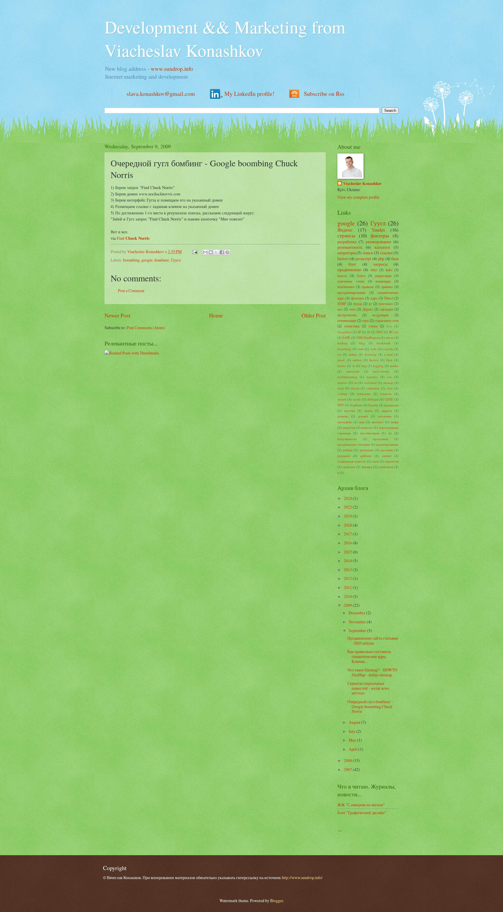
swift (340, 388)
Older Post (314, 315)
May (353, 740)
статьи (373, 326)
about (390, 337)
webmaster (364, 393)
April (353, 749)
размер (348, 450)
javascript (363, 258)
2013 (348, 569)
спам (375, 461)
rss (355, 382)
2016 (348, 543)
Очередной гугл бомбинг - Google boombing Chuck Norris (370, 706)
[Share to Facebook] (222, 252)
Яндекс (345, 230)
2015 (348, 552)
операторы (346, 252)
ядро (374, 298)
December (357, 612)
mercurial (352, 371)
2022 (348, 507)
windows (386, 393)
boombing (131, 260)
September (358, 630)
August (355, 722)
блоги (361, 275)
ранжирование (378, 241)
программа (380, 439)
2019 (348, 516)
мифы (394, 422)
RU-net (393, 332)
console (388, 349)
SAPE (346, 337)
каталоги (382, 247)
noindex (372, 377)
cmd (361, 349)
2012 (348, 578)
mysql (357, 303)
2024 (348, 498)
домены (342, 416)
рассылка (386, 450)
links (389, 269)
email (341, 360)
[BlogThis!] (211, 252)
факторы (380, 235)
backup (342, 343)
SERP (341, 303)
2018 (348, 525)
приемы (387, 286)
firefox (373, 360)
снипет (387, 456)
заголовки (385, 416)
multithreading (347, 377)
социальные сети (386, 320)
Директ (367, 309)
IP (359, 332)
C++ (389, 326)
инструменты (347, 315)
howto (341, 366)
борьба (373, 405)
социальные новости (351, 461)
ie (354, 366)
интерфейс (344, 422)
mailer (394, 366)
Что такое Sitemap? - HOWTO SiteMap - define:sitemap (372, 672)
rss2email (370, 382)
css (339, 354)
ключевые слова (350, 281)
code (373, 349)
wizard (341, 399)
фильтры (357, 298)
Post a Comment (131, 290)
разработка (346, 241)
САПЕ (389, 399)
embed (357, 360)
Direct (388, 298)
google (147, 260)
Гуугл (176, 260)
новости (367, 427)
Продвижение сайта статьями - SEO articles (372, 640)
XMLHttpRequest (368, 337)
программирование (351, 292)
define (353, 354)
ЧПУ (340, 405)
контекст (378, 422)
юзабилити (385, 467)
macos (342, 275)
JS (368, 332)
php (381, 258)
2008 (348, 760)
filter (374, 269)
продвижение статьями (353, 444)
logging (378, 366)
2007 (348, 769)
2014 (348, 560)
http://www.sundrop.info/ (302, 877)
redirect (342, 382)
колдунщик (380, 315)
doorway (371, 354)
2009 (348, 605)
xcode (357, 399)
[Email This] (205, 252)
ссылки (386, 252)
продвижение (349, 269)
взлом (368, 410)
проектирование (387, 444)
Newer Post (117, 315)
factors (342, 258)
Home (216, 315)
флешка (367, 467)
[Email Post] (195, 251)
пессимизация (369, 433)
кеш (361, 422)
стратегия (391, 461)
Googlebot (344, 332)
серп (365, 320)
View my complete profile (358, 197)
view (390, 388)
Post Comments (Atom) (146, 327)
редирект (343, 456)
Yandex (378, 230)
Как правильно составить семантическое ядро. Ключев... (369, 656)
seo (339, 309)
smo (352, 309)
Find (133, 238)
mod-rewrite (381, 371)
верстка (349, 410)
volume (342, 393)
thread (355, 388)
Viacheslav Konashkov (362, 183)
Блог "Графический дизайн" (361, 812)
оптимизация (346, 320)
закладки (386, 309)
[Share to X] (216, 252)
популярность (347, 439)
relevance (386, 303)
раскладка (366, 450)
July (352, 731)
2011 (348, 587)
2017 (348, 534)
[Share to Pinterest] (227, 252)
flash (389, 360)
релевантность (349, 247)
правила (367, 286)
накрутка (349, 427)
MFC (379, 332)
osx (389, 377)
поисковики (345, 286)
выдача (387, 410)
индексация (383, 275)
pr (370, 303)
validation (373, 388)
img (363, 366)
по (390, 433)
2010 (348, 596)
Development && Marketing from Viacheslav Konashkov (225, 38)
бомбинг (161, 260)
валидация (391, 405)
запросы (380, 264)
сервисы (346, 235)
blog (362, 343)
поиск (368, 252)
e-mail (388, 354)
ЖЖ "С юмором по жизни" (361, 804)
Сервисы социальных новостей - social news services (368, 688)
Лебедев (372, 399)
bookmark (384, 343)
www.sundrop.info (172, 68)
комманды (383, 281)
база (394, 258)
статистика (351, 326)
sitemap (388, 382)
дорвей (363, 416)
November (358, 622)
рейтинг (366, 456)
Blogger (276, 900)
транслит (349, 467)
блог (352, 264)
